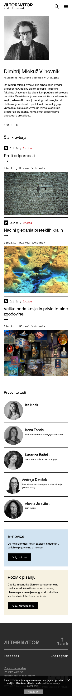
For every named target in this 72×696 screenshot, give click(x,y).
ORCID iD (11, 125)
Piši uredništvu (23, 606)
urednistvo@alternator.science (34, 588)
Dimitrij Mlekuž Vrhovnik (24, 168)
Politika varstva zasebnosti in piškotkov (19, 674)
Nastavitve (33, 691)
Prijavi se (19, 557)
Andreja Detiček (34, 479)
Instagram (59, 655)
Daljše (14, 148)
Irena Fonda (34, 430)
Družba (27, 148)
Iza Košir (31, 405)
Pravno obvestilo (15, 668)
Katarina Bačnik (37, 454)
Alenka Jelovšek (37, 503)
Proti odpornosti (19, 156)
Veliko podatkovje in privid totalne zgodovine (36, 311)
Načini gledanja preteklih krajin (33, 230)
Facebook (11, 655)
